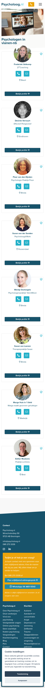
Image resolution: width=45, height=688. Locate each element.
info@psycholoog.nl (11, 541)
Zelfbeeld (28, 628)
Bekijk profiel (22, 93)
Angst (26, 619)
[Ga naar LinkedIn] (11, 549)
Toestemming (22, 674)
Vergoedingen (9, 634)
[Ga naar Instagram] (5, 549)
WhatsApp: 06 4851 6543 (23, 586)
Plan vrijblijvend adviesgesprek (22, 580)
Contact (6, 646)
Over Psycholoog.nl (11, 610)
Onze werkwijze (10, 613)
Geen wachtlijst (9, 628)
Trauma (27, 631)
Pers (4, 643)
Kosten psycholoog (11, 631)
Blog (5, 640)
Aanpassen (22, 680)
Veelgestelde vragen (12, 622)
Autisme (27, 610)
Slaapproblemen (31, 634)
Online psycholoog (11, 625)
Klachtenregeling (10, 637)
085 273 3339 (9, 544)
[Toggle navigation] (40, 4)
